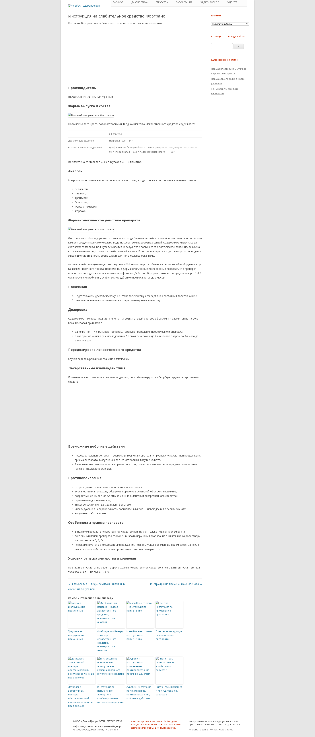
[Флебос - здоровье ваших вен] (84, 5)
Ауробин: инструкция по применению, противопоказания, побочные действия (139, 692)
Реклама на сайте (198, 729)
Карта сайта (226, 729)
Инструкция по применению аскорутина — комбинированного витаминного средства (110, 694)
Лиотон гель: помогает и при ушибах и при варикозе (169, 690)
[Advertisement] (135, 55)
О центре (113, 729)
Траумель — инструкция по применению (76, 635)
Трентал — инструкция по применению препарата (169, 635)
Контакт (214, 729)
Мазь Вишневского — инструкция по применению (139, 635)
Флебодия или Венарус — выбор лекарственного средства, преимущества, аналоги (110, 641)
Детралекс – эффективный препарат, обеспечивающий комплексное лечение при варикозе (81, 696)
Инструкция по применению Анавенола (176, 584)
